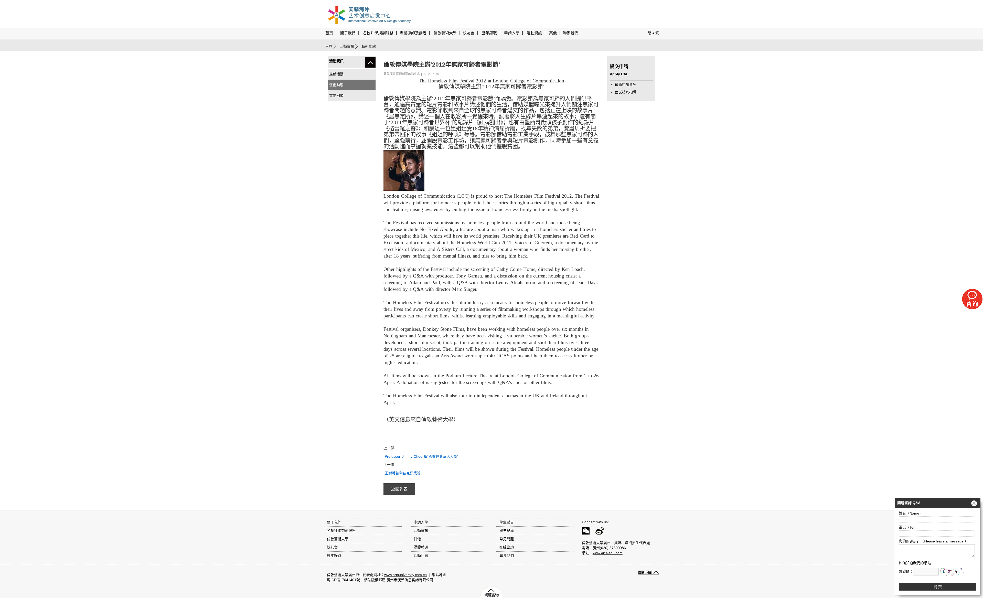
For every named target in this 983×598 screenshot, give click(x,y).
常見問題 (506, 539)
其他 (553, 33)
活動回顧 (421, 555)
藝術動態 (336, 85)
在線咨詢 (506, 547)
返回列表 (399, 489)
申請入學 (511, 33)
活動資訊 (347, 46)
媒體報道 (421, 547)
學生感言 (506, 522)
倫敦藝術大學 (445, 33)
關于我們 (348, 33)
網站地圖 (439, 575)
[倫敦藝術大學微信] (588, 531)
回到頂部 (645, 572)
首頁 (329, 33)
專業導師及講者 (413, 33)
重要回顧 (336, 95)
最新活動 (336, 74)
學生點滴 (506, 530)
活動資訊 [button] (534, 33)
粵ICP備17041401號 (343, 580)
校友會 (468, 33)
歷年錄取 (489, 33)
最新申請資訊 (625, 84)
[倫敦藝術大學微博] (602, 531)
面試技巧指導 (625, 92)
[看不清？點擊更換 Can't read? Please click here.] (952, 571)
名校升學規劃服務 (378, 33)
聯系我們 (570, 33)
